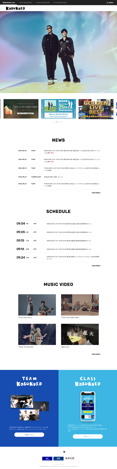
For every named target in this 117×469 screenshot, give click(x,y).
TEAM (25, 2)
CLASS (43, 2)
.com (9, 2)
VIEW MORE (96, 193)
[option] (22, 109)
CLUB (60, 2)
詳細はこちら (29, 435)
